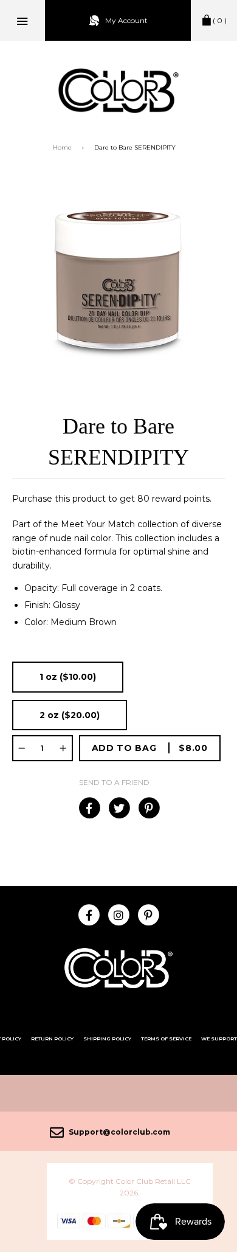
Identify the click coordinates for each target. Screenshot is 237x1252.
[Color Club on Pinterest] (148, 914)
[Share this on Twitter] (118, 808)
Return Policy (52, 1039)
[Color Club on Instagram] (118, 914)
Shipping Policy (107, 1039)
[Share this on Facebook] (89, 808)
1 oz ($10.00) (68, 676)
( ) (220, 20)
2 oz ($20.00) (70, 715)
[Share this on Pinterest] (148, 808)
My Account (126, 20)
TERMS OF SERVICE (166, 1039)
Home (62, 147)
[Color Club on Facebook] (89, 914)
